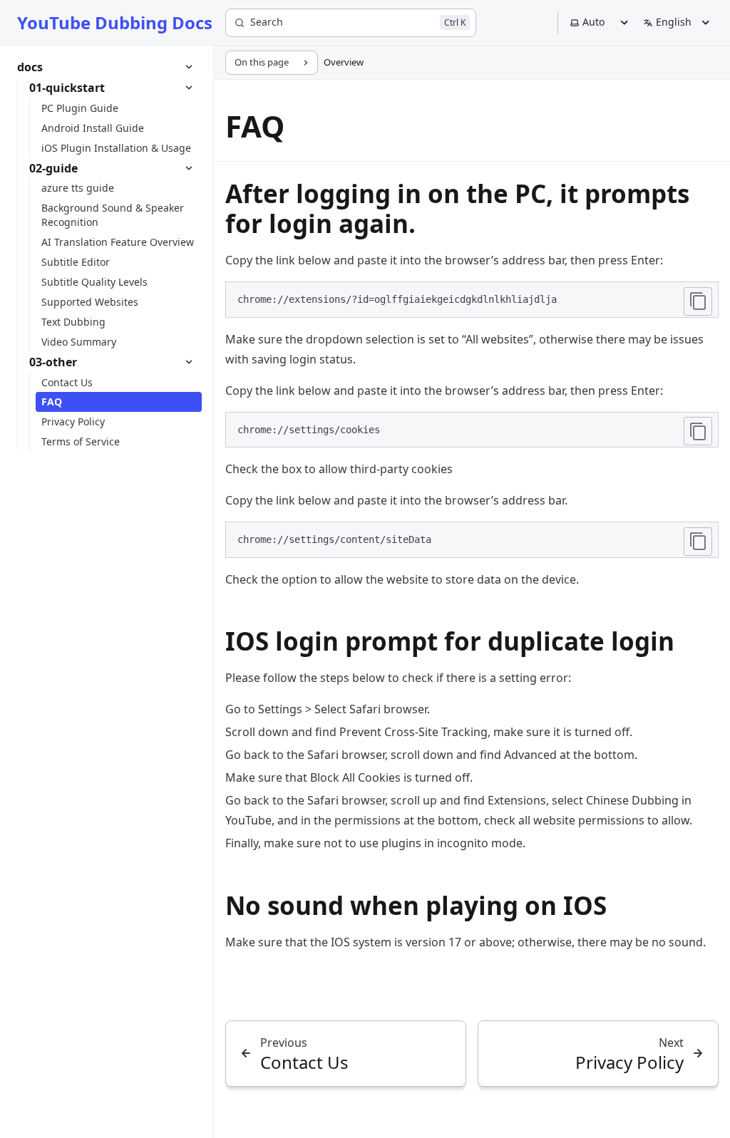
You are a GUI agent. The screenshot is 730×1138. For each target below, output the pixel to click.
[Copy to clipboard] (698, 301)
